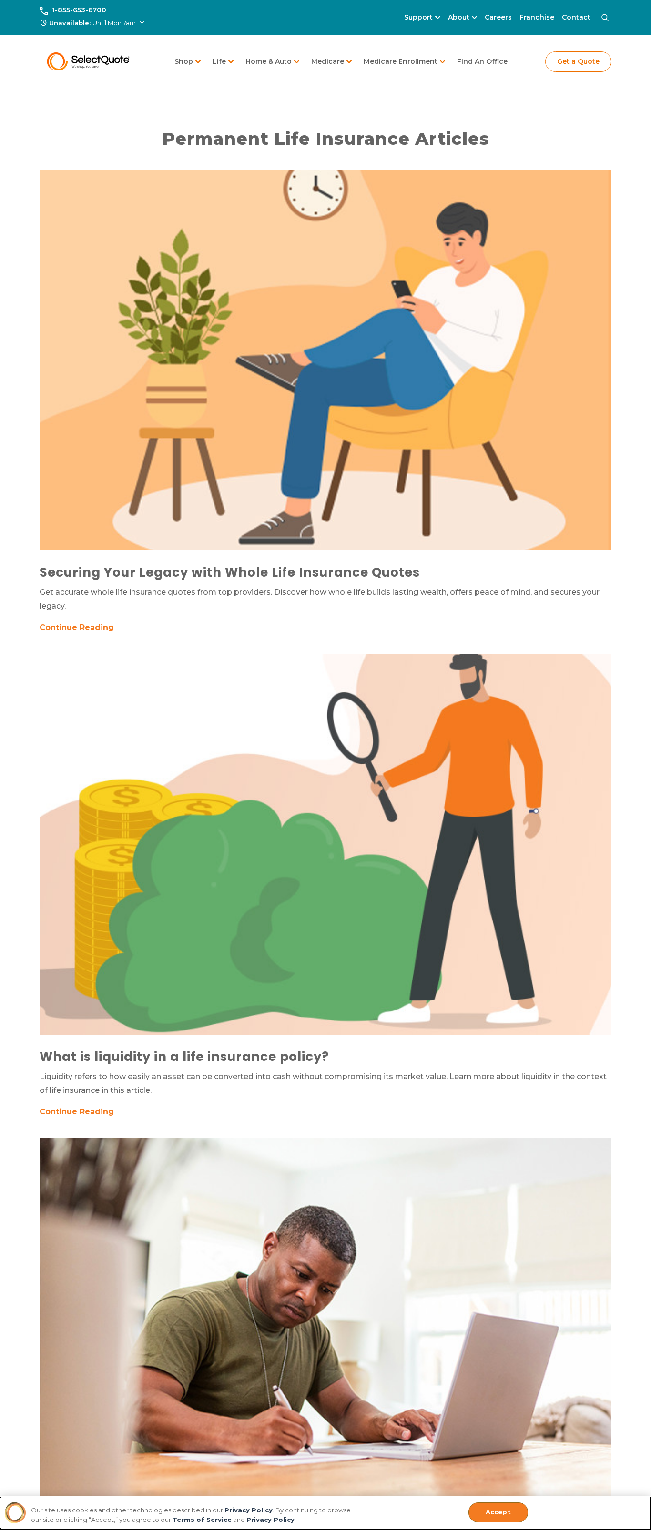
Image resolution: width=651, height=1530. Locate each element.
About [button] (458, 17)
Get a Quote (578, 61)
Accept (498, 1512)
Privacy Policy (248, 1510)
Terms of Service (202, 1519)
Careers (498, 17)
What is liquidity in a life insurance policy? (184, 1056)
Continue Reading (77, 627)
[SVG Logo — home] (88, 61)
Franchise (536, 17)
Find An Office (482, 61)
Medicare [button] (327, 61)
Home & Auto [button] (268, 61)
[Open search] (604, 17)
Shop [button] (183, 61)
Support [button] (418, 17)
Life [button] (219, 61)
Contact (576, 17)
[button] (93, 23)
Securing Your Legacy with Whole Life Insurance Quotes (230, 572)
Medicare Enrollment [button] (400, 61)
